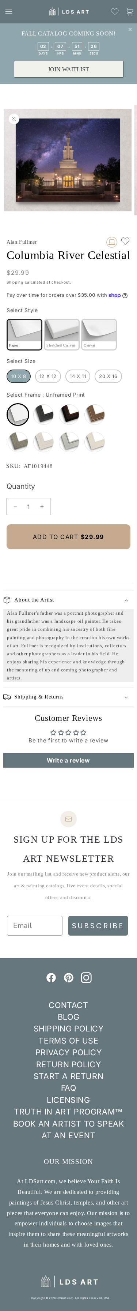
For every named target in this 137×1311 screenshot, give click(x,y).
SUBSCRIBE (98, 926)
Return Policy (68, 1064)
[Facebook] (51, 981)
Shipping (15, 282)
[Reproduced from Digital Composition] (112, 242)
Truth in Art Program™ (68, 1111)
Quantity (21, 486)
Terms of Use (68, 1040)
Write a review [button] (68, 760)
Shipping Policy (69, 1028)
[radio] (24, 335)
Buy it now (68, 561)
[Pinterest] (69, 981)
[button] (8, 11)
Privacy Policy (68, 1052)
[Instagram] (86, 981)
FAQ (68, 1088)
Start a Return (68, 1076)
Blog (68, 1017)
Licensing (68, 1100)
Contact (68, 1005)
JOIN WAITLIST (68, 69)
